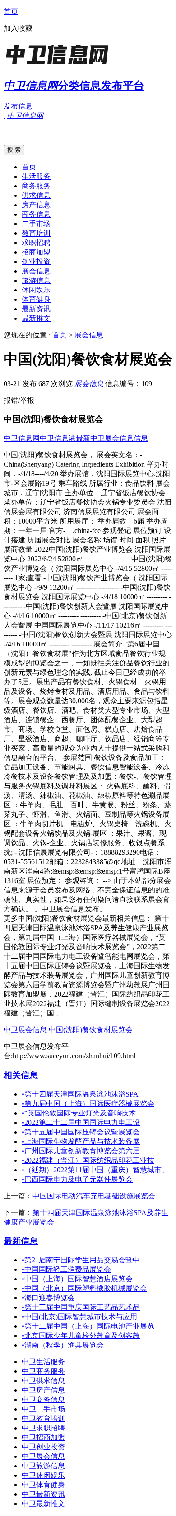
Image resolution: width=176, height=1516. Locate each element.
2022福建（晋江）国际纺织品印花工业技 (88, 1160)
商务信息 (36, 214)
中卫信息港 (58, 438)
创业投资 (36, 261)
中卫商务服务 (43, 1371)
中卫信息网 (22, 438)
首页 (11, 11)
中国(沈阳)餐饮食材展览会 (91, 1029)
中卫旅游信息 (43, 1466)
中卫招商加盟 (43, 1437)
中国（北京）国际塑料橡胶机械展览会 (84, 1288)
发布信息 (18, 106)
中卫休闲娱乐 (43, 1475)
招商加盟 (36, 252)
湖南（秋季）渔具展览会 (63, 1345)
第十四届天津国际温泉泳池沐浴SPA (80, 1094)
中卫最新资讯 (43, 1494)
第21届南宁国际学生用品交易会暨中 (81, 1260)
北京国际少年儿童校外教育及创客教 (81, 1335)
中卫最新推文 (43, 1503)
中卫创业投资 (43, 1447)
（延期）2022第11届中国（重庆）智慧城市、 (95, 1170)
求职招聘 (36, 242)
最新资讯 (36, 309)
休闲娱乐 (36, 290)
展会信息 (36, 271)
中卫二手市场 (43, 1409)
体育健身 (36, 299)
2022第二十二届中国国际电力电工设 (81, 1122)
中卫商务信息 (43, 1399)
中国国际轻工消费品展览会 (66, 1269)
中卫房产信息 (43, 1390)
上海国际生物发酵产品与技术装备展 (81, 1141)
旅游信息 (36, 280)
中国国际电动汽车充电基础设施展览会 (93, 1196)
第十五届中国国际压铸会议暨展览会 (81, 1132)
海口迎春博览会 (48, 1298)
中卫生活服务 (43, 1362)
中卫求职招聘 (43, 1428)
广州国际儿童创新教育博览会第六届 (81, 1151)
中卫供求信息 (43, 1380)
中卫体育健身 (43, 1485)
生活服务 (36, 176)
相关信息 (21, 1075)
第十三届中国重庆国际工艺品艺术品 (81, 1307)
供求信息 (36, 195)
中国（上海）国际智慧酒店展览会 (77, 1279)
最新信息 (21, 1241)
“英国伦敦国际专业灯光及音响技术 (79, 1113)
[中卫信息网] (60, 65)
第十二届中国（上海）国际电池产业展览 (88, 1326)
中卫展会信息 (25, 1029)
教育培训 (36, 233)
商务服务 (36, 186)
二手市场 (36, 224)
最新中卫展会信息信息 (112, 438)
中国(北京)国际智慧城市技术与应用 (79, 1316)
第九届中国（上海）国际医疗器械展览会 (88, 1103)
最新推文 (36, 318)
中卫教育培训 (43, 1418)
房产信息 (36, 205)
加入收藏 (18, 28)
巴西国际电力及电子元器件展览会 (77, 1179)
